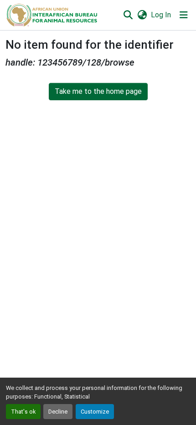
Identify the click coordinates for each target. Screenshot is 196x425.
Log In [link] (161, 14)
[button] (51, 15)
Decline (57, 411)
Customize (95, 411)
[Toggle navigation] (184, 15)
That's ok (23, 411)
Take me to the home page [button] (98, 91)
